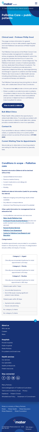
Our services (6, 360)
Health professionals (8, 366)
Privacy (25, 391)
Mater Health (12, 409)
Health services (8, 357)
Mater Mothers (6, 348)
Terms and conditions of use (11, 391)
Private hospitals (7, 343)
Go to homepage (9, 3)
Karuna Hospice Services (11, 228)
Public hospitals (7, 345)
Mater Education (24, 409)
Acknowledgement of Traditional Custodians (16, 388)
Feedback (5, 394)
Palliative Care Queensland (12, 230)
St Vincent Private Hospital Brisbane (15, 221)
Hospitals (5, 340)
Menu (36, 3)
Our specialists (6, 363)
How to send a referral (13, 105)
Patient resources (7, 368)
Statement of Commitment (26, 396)
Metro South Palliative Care (12, 218)
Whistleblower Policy (8, 396)
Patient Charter (16, 394)
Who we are (6, 328)
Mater (4, 409)
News (3, 334)
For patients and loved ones (11, 351)
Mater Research (7, 411)
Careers (4, 331)
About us (5, 325)
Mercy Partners (7, 385)
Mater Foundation (21, 411)
